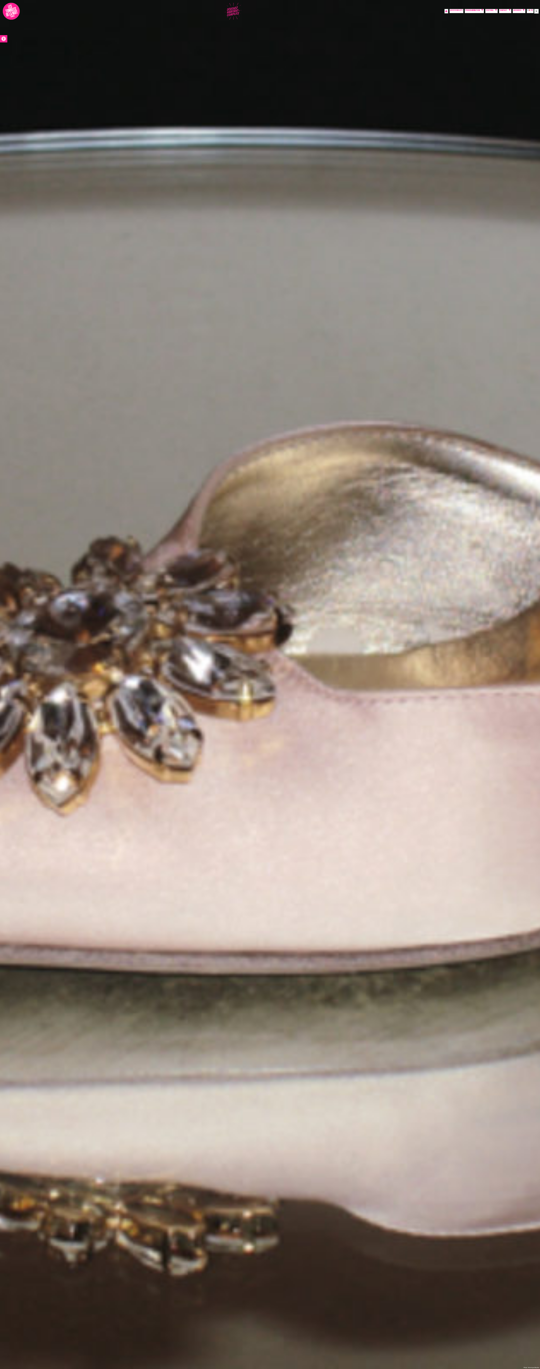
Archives (517, 10)
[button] (3, 38)
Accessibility (456, 10)
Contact (503, 10)
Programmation (472, 10)
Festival (490, 10)
